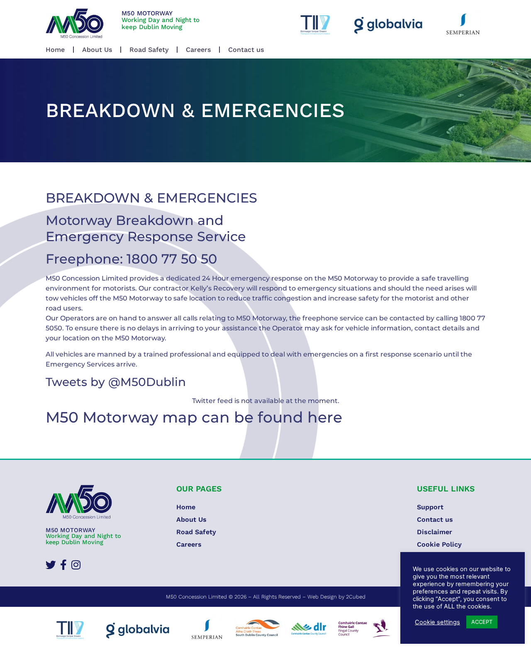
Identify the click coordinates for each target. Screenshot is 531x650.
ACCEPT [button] (481, 621)
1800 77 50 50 (172, 259)
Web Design (322, 597)
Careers (198, 49)
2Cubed (355, 597)
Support (430, 507)
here (324, 417)
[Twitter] (51, 565)
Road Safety (148, 49)
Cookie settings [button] (437, 622)
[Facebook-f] (63, 565)
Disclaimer (434, 532)
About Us (97, 49)
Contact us (246, 49)
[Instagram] (76, 565)
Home (55, 49)
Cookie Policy (439, 544)
